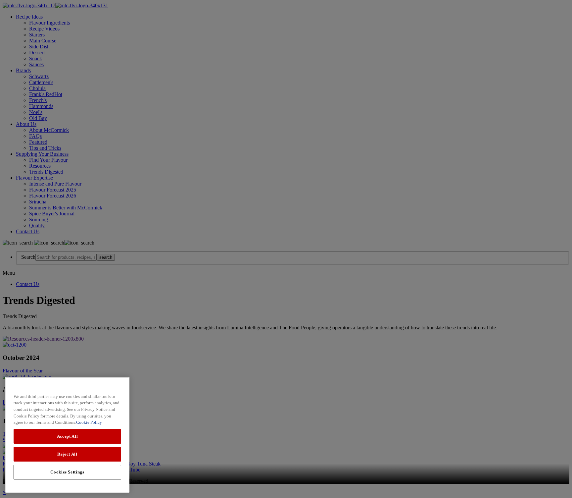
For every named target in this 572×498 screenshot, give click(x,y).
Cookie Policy (89, 422)
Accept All (67, 436)
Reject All (67, 454)
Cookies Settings (67, 472)
